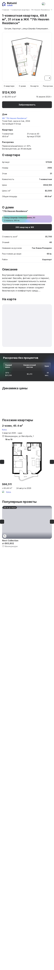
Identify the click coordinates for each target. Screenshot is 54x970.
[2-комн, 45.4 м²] (27, 459)
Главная (5, 10)
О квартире (9, 86)
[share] (50, 92)
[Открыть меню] (49, 4)
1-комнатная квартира (20, 10)
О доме (22, 86)
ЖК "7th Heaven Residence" (14, 118)
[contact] (37, 4)
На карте (34, 86)
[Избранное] (32, 4)
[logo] (9, 4)
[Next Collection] (27, 527)
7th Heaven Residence (40, 10)
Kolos (4, 430)
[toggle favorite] (42, 92)
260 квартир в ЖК (24, 227)
